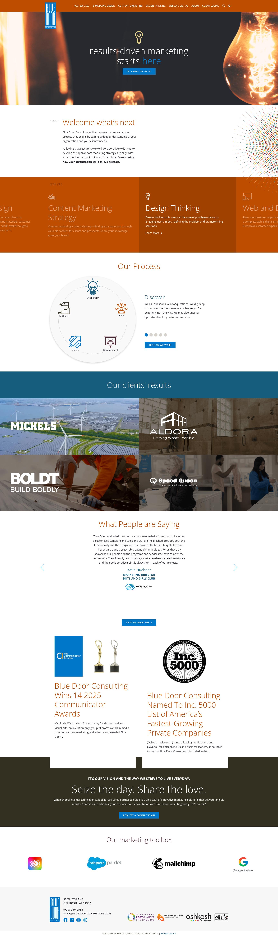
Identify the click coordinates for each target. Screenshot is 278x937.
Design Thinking (156, 5)
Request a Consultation (139, 815)
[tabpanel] (185, 305)
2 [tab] (151, 333)
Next (235, 567)
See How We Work (160, 344)
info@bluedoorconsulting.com (87, 913)
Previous (42, 567)
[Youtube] (79, 920)
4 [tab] (160, 333)
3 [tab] (156, 333)
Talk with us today (139, 71)
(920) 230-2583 (81, 5)
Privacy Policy (168, 933)
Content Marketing (130, 5)
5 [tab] (165, 333)
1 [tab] (146, 333)
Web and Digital (178, 5)
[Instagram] (86, 920)
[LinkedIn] (73, 920)
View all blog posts (139, 622)
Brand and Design (104, 5)
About (195, 5)
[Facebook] (66, 920)
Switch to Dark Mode (229, 5)
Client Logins (210, 5)
